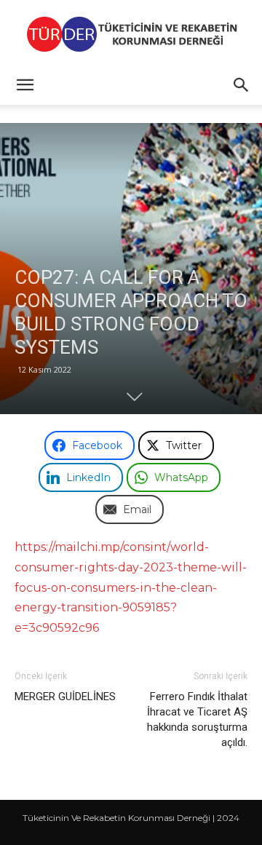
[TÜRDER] (131, 33)
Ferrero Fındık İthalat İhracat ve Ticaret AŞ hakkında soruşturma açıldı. (197, 719)
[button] (24, 85)
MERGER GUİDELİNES (65, 696)
